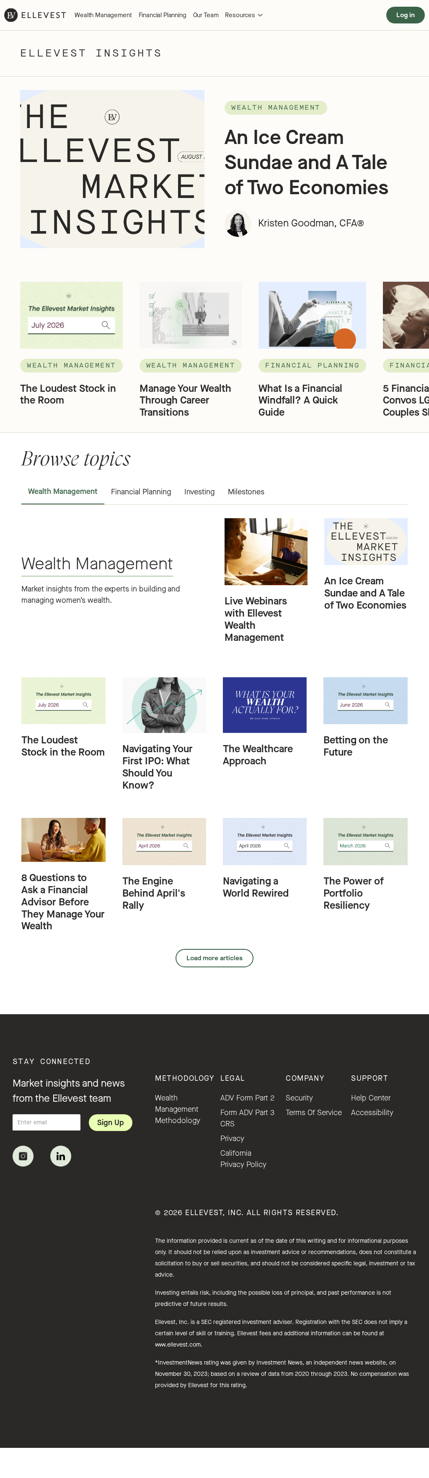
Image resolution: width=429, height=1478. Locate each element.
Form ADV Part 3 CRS (247, 1118)
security (299, 1098)
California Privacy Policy (243, 1159)
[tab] (62, 492)
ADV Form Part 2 (247, 1098)
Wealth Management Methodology (177, 1109)
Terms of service (314, 1113)
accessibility (372, 1113)
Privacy (232, 1139)
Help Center (370, 1098)
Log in (405, 14)
